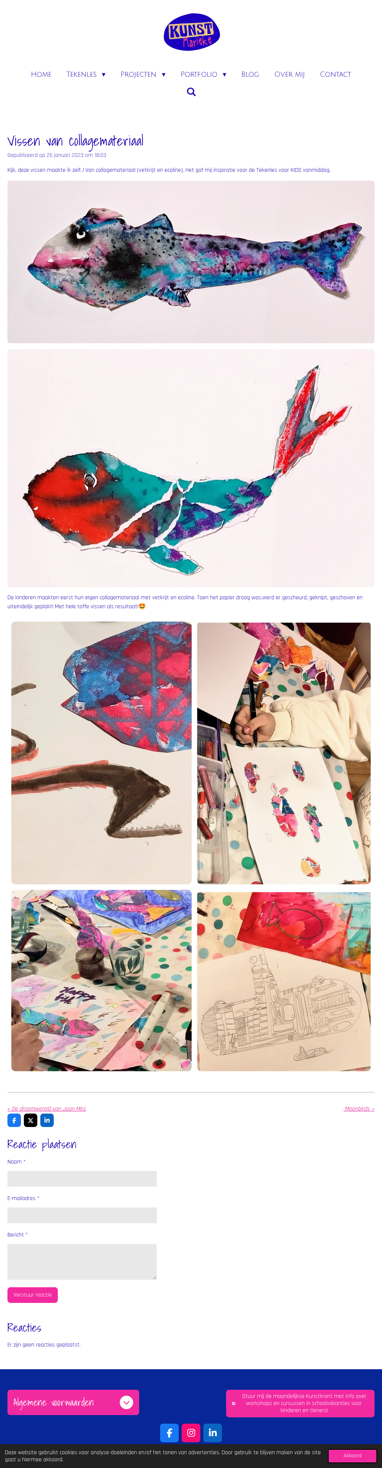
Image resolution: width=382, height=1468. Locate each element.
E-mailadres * (23, 1198)
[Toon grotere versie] (191, 262)
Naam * (16, 1162)
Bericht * (17, 1235)
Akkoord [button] (352, 1455)
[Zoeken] (191, 92)
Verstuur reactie (32, 1295)
